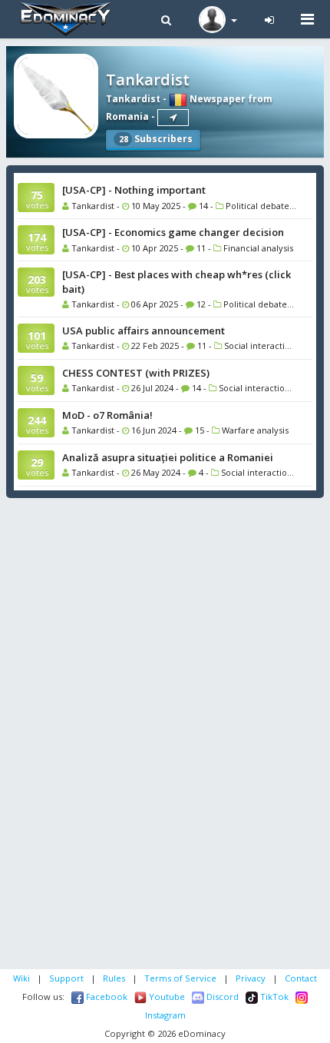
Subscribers (156, 138)
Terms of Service (180, 978)
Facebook (105, 996)
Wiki (21, 978)
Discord (221, 996)
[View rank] (173, 117)
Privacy (251, 978)
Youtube (166, 996)
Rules (114, 978)
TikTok (273, 996)
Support (66, 978)
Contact (301, 978)
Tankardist (133, 98)
